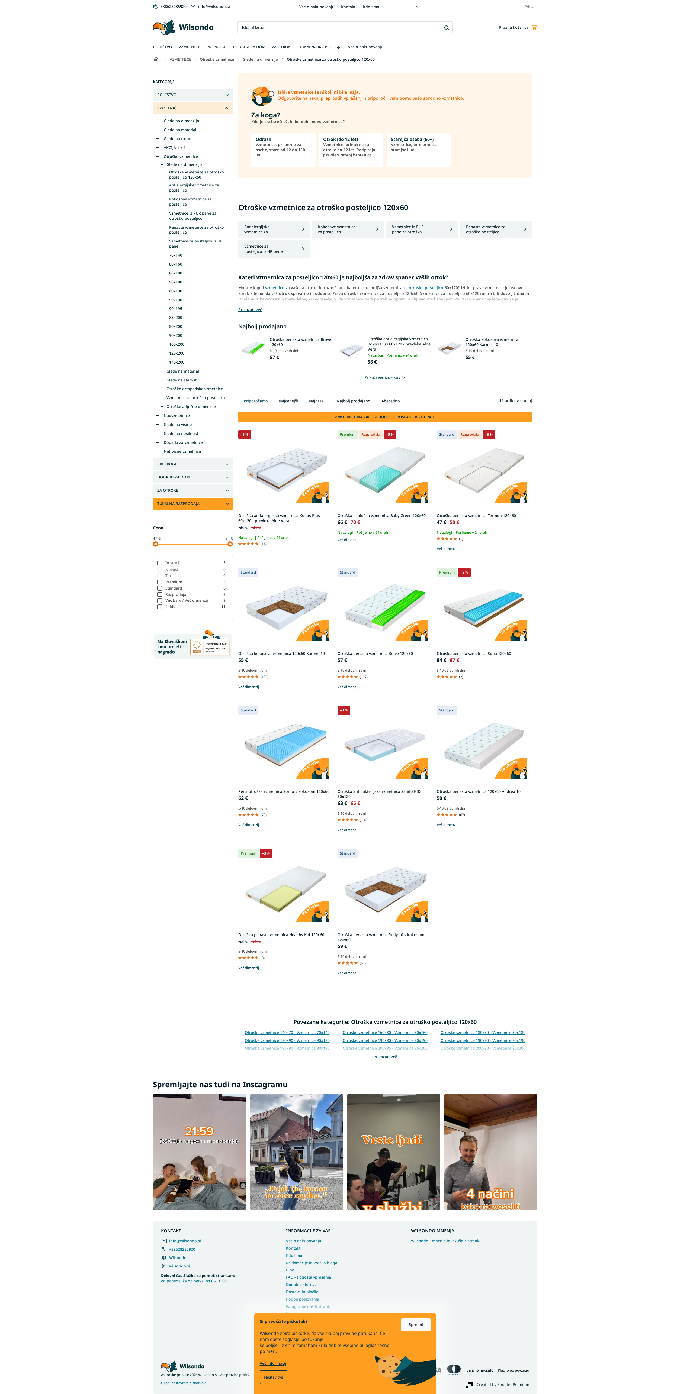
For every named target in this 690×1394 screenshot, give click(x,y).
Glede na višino (178, 424)
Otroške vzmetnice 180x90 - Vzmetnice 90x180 (287, 1040)
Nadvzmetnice (177, 415)
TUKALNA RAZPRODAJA (178, 503)
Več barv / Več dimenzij (195, 600)
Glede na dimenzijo (181, 120)
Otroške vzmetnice (181, 156)
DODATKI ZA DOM (173, 477)
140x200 (176, 362)
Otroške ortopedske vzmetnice (194, 388)
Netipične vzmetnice (182, 451)
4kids (195, 606)
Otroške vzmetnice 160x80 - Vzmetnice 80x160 (385, 1032)
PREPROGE (167, 464)
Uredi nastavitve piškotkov (183, 1383)
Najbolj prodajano (353, 400)
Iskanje (447, 27)
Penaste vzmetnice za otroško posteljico (196, 230)
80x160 (175, 264)
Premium (195, 581)
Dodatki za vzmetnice (183, 442)
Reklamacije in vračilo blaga (311, 1262)
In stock (195, 562)
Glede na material (180, 129)
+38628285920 (182, 1249)
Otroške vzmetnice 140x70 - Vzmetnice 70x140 (287, 1032)
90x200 (175, 335)
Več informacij (273, 1363)
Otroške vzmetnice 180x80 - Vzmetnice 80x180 (483, 1032)
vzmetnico (274, 287)
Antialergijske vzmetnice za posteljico (194, 187)
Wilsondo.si (180, 1257)
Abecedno (390, 400)
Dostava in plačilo (302, 1291)
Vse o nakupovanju (317, 6)
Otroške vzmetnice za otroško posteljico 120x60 (196, 174)
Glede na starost (181, 380)
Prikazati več (385, 1056)
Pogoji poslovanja (302, 1299)
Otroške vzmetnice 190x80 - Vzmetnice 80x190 (385, 1040)
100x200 (176, 344)
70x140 (175, 255)
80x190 (175, 290)
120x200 (176, 353)
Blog (290, 1269)
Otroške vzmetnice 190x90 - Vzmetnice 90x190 (483, 1040)
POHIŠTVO (166, 94)
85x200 (175, 317)
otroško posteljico (426, 287)
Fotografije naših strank (308, 1306)
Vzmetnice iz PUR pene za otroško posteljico (192, 216)
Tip (195, 575)
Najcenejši (288, 400)
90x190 (175, 299)
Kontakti (349, 6)
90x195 (175, 308)
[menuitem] (162, 47)
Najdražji (317, 400)
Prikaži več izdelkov (382, 377)
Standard (195, 588)
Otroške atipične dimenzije (191, 406)
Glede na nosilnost (181, 433)
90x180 (175, 281)
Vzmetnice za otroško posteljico (195, 397)
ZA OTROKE (167, 490)
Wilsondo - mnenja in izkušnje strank (445, 1240)
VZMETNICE (168, 108)
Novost (195, 569)
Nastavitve (273, 1377)
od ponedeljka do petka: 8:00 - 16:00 (198, 1278)
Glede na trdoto (178, 138)
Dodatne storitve (301, 1284)
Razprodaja (195, 594)
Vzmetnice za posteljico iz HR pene (196, 243)
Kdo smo (371, 6)
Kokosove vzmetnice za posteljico (190, 201)
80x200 (175, 326)
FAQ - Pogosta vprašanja (308, 1277)
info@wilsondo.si (185, 1240)
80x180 (175, 273)
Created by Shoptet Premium (503, 1384)
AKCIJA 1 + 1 (175, 147)
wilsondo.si (179, 1266)
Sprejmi (416, 1324)
